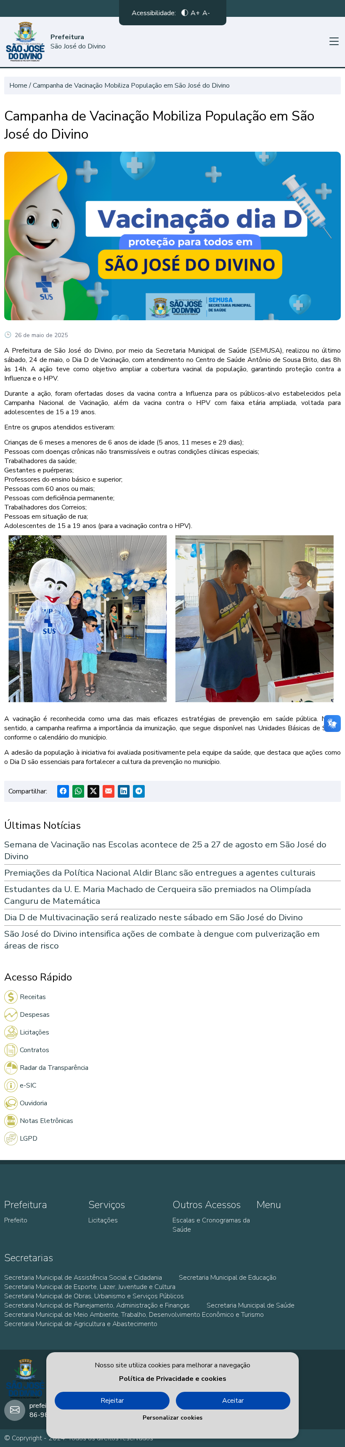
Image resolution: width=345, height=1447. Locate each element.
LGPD (28, 1138)
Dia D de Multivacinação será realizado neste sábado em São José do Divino (153, 917)
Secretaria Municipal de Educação (227, 1277)
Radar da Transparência (54, 1067)
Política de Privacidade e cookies (172, 1378)
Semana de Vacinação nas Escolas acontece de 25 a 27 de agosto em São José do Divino (165, 850)
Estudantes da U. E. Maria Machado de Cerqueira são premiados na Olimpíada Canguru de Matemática (157, 895)
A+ (195, 12)
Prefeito (15, 1220)
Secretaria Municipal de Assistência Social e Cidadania (83, 1277)
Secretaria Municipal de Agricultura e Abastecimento (80, 1324)
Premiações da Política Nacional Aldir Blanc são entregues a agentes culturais (160, 873)
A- (206, 12)
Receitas (33, 997)
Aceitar (233, 1400)
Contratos (34, 1050)
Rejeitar (112, 1400)
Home (18, 85)
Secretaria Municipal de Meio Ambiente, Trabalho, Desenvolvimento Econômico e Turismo (134, 1314)
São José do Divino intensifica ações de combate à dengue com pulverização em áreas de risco (162, 939)
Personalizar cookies (172, 1418)
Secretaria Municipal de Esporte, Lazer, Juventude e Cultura (89, 1287)
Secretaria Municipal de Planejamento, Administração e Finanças (97, 1305)
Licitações (34, 1032)
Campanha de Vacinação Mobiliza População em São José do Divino (131, 85)
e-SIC (28, 1085)
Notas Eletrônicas (46, 1120)
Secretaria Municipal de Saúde (251, 1305)
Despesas (35, 1014)
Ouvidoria (33, 1103)
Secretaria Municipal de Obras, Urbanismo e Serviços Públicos (94, 1296)
